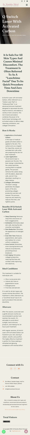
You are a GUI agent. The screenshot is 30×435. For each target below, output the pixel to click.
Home (3, 35)
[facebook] (24, 1)
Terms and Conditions (11, 409)
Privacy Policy (21, 409)
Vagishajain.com (16, 431)
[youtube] (27, 1)
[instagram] (21, 1)
